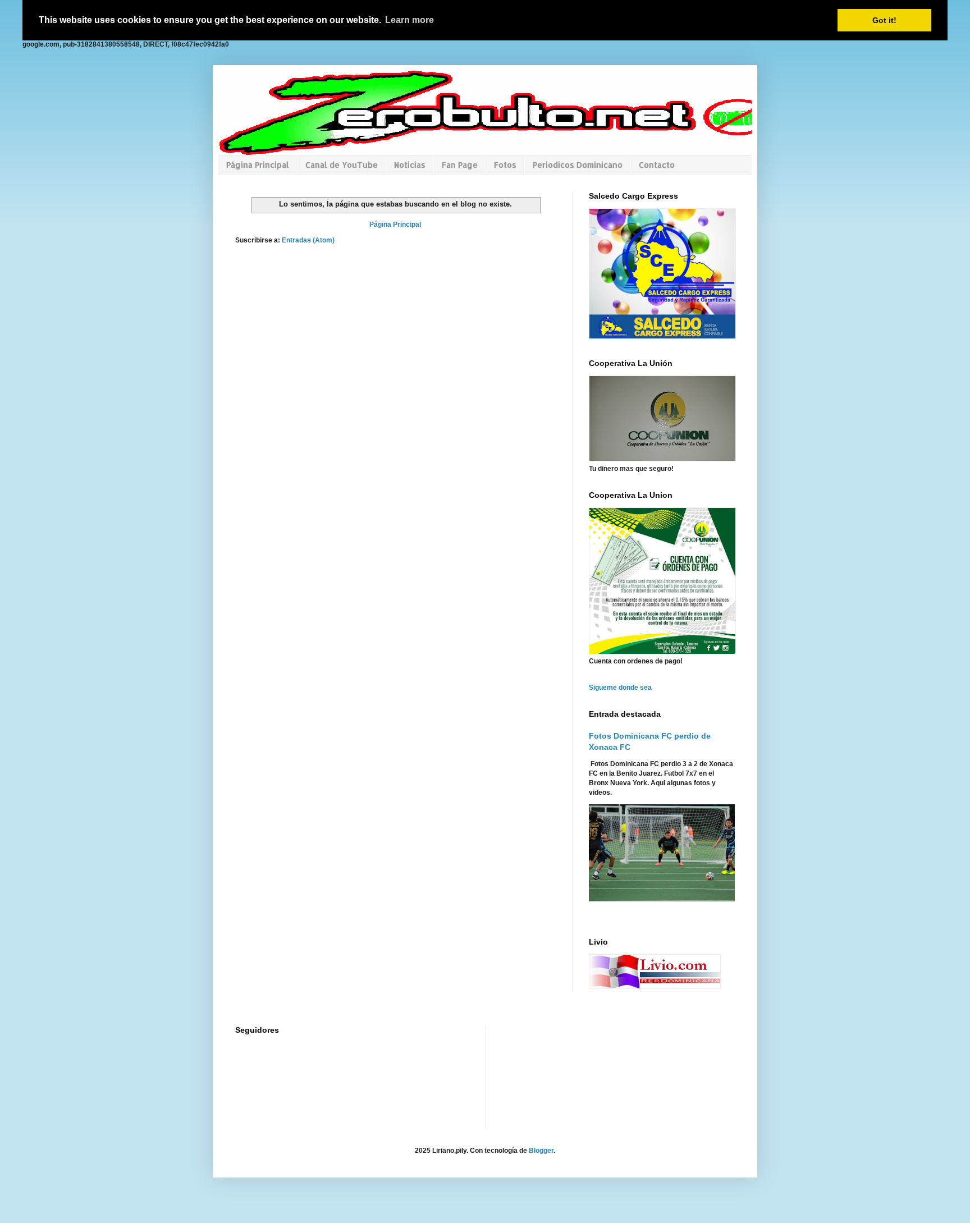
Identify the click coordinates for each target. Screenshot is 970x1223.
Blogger (541, 1151)
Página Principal (257, 165)
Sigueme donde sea (620, 687)
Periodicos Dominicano (578, 165)
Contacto (657, 165)
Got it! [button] (884, 20)
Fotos (505, 165)
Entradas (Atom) (308, 240)
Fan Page (460, 165)
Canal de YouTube (341, 165)
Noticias (409, 165)
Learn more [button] (409, 20)
